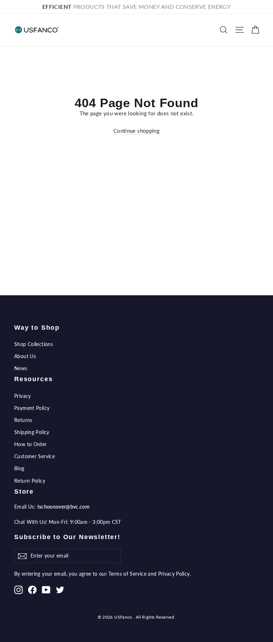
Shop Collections (33, 344)
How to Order (30, 444)
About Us (25, 356)
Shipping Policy (31, 432)
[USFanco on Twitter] (60, 589)
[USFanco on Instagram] (18, 589)
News (20, 368)
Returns (23, 420)
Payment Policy (31, 408)
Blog (19, 468)
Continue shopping (136, 130)
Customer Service (34, 456)
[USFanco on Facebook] (32, 589)
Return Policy (29, 481)
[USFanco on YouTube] (46, 589)
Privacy (22, 396)
